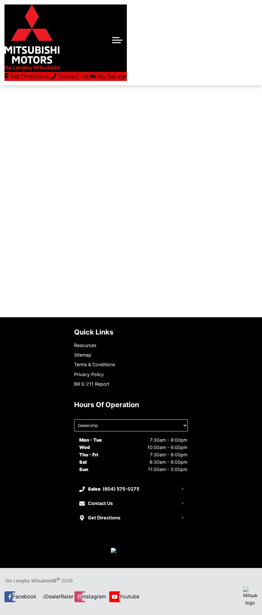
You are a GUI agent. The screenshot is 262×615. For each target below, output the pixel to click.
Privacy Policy (89, 374)
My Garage (111, 76)
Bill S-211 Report (91, 384)
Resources (85, 345)
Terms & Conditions (94, 364)
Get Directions (29, 76)
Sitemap (82, 355)
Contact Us (72, 76)
